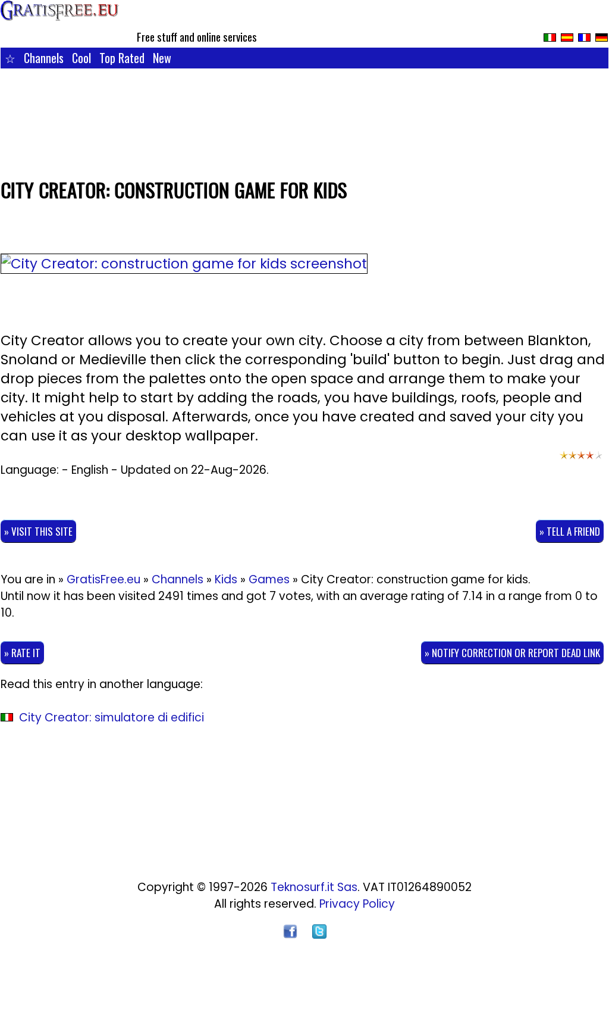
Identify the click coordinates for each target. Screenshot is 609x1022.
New (162, 58)
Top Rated (122, 58)
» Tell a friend (569, 531)
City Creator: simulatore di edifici (111, 718)
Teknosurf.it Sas (314, 887)
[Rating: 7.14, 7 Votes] (581, 460)
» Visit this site (38, 531)
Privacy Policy (357, 904)
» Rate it (22, 652)
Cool (81, 58)
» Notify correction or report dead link (512, 652)
